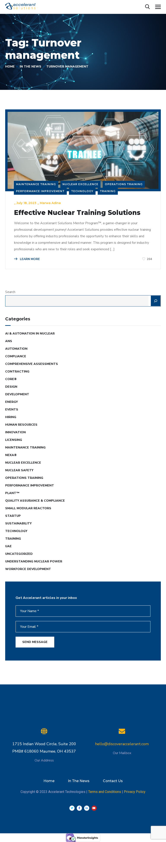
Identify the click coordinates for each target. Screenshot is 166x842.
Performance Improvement (40, 191)
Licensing (13, 440)
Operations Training (124, 184)
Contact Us (113, 781)
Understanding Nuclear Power (33, 561)
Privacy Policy (134, 792)
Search (10, 292)
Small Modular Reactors (28, 508)
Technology (82, 191)
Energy (11, 402)
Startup (13, 516)
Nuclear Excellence (80, 184)
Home (10, 66)
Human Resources (21, 425)
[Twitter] (72, 808)
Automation (16, 349)
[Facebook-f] (79, 808)
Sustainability (18, 523)
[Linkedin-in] (86, 808)
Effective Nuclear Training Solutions (77, 213)
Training (108, 191)
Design (11, 387)
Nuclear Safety (19, 470)
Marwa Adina (50, 203)
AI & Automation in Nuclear (30, 333)
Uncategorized (19, 554)
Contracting (17, 371)
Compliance (15, 356)
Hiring (10, 417)
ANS (8, 341)
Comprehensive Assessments (31, 364)
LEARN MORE (29, 259)
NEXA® (11, 455)
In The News (30, 66)
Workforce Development (28, 569)
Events (11, 409)
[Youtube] (94, 808)
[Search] (156, 300)
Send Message (35, 642)
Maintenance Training (36, 184)
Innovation (15, 432)
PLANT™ (12, 493)
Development (17, 394)
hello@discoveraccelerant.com (122, 743)
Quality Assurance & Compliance (35, 501)
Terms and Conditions (104, 792)
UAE (8, 546)
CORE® (11, 379)
